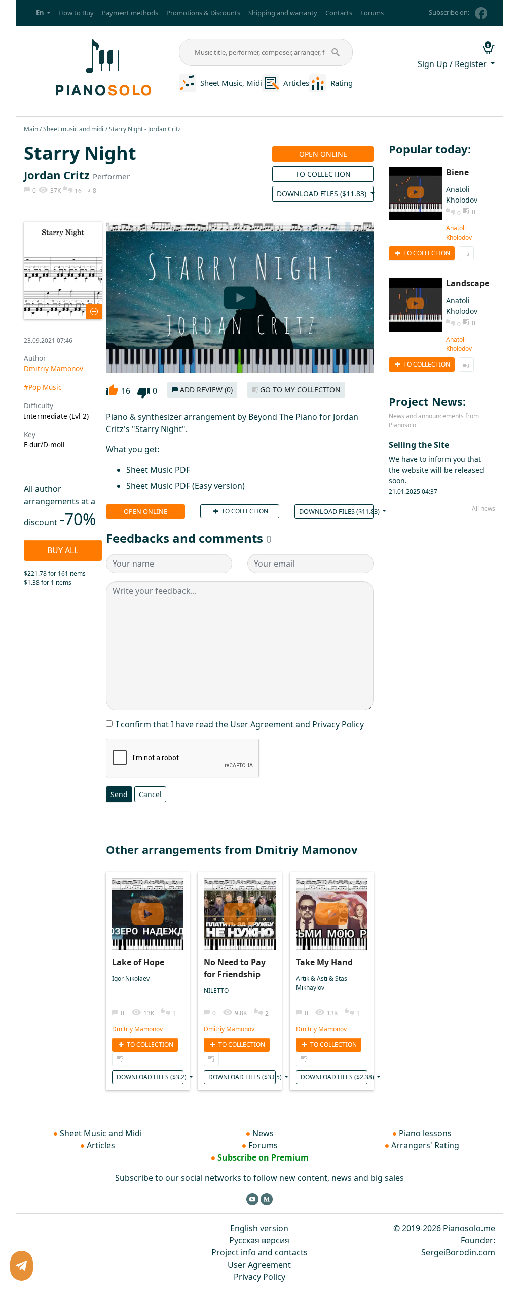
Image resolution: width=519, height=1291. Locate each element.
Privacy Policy (259, 1276)
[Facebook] (481, 13)
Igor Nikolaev (131, 978)
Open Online (323, 154)
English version (259, 1228)
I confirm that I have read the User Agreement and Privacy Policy (240, 724)
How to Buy (76, 12)
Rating (341, 83)
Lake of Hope (138, 962)
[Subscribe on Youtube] (252, 1198)
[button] (43, 13)
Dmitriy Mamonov (53, 368)
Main (31, 129)
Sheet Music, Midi (231, 83)
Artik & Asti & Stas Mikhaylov (321, 983)
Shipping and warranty (282, 12)
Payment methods (130, 12)
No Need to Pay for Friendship (235, 968)
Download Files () (322, 193)
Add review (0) (205, 389)
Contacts (338, 12)
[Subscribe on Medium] (267, 1198)
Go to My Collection (299, 389)
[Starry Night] (63, 269)
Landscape (467, 283)
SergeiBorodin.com (458, 1252)
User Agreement (259, 1264)
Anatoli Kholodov (459, 233)
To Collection (323, 174)
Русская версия (259, 1240)
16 (125, 390)
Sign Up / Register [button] (453, 64)
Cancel (150, 794)
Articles (296, 83)
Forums (372, 12)
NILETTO (216, 990)
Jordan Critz (57, 174)
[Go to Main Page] (102, 66)
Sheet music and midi (73, 129)
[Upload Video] (148, 911)
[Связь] (21, 1266)
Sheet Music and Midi (101, 1133)
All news (483, 508)
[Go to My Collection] (119, 1059)
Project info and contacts (259, 1252)
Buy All (62, 550)
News (263, 1133)
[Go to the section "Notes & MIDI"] (187, 82)
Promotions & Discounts (203, 12)
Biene (457, 172)
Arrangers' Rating (425, 1145)
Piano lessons (425, 1133)
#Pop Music (43, 387)
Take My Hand (324, 962)
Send (119, 794)
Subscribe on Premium (263, 1157)
